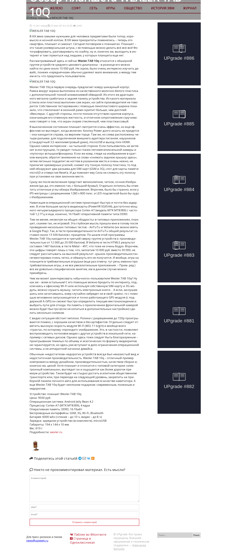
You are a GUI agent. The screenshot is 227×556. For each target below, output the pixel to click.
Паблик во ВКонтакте (89, 534)
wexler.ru (56, 432)
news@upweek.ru (37, 540)
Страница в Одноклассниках (82, 540)
